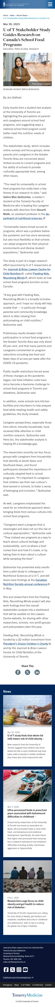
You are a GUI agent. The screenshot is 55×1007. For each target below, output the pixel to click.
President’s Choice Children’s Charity (25, 643)
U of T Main (25, 985)
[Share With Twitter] (27, 672)
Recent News (22, 15)
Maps (16, 985)
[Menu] (50, 4)
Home (5, 15)
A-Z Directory (37, 985)
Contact (48, 985)
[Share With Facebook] (19, 672)
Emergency (7, 985)
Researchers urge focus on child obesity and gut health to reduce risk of (25, 904)
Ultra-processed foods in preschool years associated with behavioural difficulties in (27, 813)
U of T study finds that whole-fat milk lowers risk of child (25, 737)
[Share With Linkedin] (36, 672)
